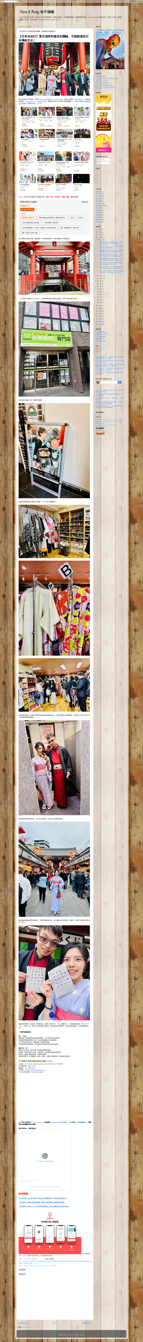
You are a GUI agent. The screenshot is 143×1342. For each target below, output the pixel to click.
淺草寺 (69, 1261)
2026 (99, 229)
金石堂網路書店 (100, 332)
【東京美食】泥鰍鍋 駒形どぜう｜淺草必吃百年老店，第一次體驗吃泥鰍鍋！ (111, 255)
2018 (99, 316)
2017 (99, 319)
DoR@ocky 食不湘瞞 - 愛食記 (104, 85)
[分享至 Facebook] (51, 1259)
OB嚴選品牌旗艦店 (101, 334)
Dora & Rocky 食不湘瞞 (36, 12)
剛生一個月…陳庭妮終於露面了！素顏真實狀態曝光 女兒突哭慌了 (110, 391)
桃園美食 (98, 215)
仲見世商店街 (33, 1261)
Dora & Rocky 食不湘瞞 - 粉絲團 (105, 88)
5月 (101, 292)
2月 (101, 300)
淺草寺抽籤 (75, 1261)
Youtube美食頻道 (101, 76)
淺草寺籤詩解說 (84, 1261)
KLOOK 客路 (58, 99)
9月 (101, 281)
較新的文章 (23, 1323)
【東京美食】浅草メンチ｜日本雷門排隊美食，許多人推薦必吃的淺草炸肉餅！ (44, 1206)
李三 (99, 351)
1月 (101, 302)
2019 (99, 313)
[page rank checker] (101, 430)
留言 (99, 163)
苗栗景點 (98, 217)
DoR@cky (100, 349)
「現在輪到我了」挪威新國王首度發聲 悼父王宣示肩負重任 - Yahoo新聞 (109, 369)
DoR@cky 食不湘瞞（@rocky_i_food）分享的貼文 (45, 1186)
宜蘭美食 (98, 210)
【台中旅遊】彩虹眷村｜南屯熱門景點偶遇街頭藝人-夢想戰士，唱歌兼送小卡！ (110, 31)
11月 (101, 276)
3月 (101, 297)
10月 (101, 278)
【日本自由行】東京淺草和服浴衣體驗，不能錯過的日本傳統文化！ (111, 263)
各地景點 (98, 201)
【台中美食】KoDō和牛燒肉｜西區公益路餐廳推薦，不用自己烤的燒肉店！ (43, 1198)
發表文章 (101, 159)
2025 (99, 232)
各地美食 (98, 203)
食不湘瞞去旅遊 (62, 1261)
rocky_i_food (37, 1122)
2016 (99, 321)
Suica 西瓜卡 (30, 101)
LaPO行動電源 (41, 101)
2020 (99, 311)
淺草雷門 (26, 1263)
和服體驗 (40, 1261)
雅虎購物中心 (100, 339)
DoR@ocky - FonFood (102, 81)
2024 (99, 235)
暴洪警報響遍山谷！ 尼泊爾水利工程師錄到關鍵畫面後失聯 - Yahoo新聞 (109, 357)
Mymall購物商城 (101, 336)
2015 (99, 324)
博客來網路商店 (100, 341)
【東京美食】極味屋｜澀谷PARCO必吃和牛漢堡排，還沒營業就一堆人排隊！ (111, 271)
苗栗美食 (98, 219)
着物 (30, 1263)
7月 (101, 286)
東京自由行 (47, 1261)
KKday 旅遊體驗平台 (46, 99)
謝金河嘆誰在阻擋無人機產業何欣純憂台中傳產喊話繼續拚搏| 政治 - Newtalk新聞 (110, 365)
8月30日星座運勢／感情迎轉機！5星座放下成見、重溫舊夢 (109, 395)
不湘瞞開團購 (81, 1122)
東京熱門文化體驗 (37, 1072)
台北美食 (98, 196)
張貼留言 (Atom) (28, 1327)
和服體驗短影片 (50, 715)
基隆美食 (98, 208)
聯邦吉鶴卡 (78, 99)
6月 (101, 289)
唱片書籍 (98, 205)
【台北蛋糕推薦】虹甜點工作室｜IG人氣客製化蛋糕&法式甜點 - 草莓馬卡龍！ (111, 259)
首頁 (55, 1323)
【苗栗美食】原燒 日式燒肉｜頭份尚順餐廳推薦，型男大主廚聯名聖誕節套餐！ (111, 251)
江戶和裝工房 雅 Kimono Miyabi (35, 1070)
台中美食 (98, 194)
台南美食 (98, 198)
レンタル (35, 1263)
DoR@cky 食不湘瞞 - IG (103, 83)
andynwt (70, 1335)
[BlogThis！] (47, 1259)
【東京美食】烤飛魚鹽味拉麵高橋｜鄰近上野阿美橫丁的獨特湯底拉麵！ (42, 1202)
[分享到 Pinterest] (53, 1259)
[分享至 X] (49, 1259)
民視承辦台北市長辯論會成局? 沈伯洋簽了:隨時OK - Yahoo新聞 (110, 361)
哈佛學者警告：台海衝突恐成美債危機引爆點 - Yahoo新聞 (110, 373)
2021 (99, 308)
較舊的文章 (86, 1323)
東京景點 (54, 1261)
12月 (101, 240)
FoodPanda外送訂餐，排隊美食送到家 (107, 78)
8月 (101, 284)
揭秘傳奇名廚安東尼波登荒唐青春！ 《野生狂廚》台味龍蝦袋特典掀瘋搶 (109, 402)
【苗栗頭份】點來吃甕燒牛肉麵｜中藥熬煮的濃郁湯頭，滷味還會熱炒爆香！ (111, 242)
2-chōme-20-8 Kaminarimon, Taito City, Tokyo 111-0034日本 (40, 1266)
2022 (99, 305)
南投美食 (98, 192)
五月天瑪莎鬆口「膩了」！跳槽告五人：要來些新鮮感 (110, 398)
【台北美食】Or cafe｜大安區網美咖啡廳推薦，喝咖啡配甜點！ (111, 247)
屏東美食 (98, 212)
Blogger (82, 1335)
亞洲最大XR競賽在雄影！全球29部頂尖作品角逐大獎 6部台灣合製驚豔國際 (110, 406)
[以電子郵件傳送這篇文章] (45, 1259)
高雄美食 (98, 222)
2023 (99, 237)
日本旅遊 (25, 1261)
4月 (101, 294)
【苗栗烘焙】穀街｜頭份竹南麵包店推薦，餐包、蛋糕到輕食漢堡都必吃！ (110, 267)
